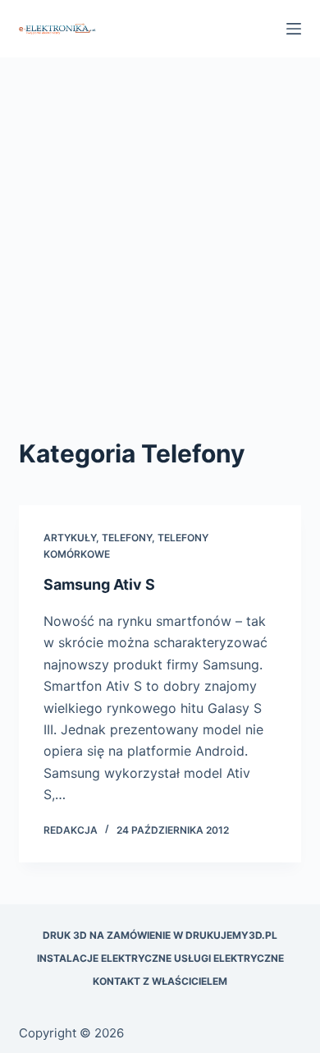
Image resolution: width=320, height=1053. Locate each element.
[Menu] (293, 28)
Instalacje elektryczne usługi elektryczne (160, 958)
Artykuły (69, 537)
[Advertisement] (160, 267)
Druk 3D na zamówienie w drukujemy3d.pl (160, 935)
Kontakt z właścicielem (160, 981)
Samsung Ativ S (99, 584)
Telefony (127, 537)
